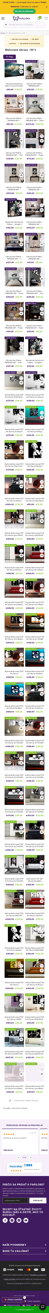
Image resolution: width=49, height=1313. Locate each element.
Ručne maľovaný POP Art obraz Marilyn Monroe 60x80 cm (34, 465)
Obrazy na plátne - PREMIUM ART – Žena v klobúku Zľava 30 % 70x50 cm (14, 292)
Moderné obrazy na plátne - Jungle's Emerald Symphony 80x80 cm (35, 361)
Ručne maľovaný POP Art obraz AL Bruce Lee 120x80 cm (34, 984)
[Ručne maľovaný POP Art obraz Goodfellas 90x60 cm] (14, 1072)
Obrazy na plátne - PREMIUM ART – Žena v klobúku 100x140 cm (34, 119)
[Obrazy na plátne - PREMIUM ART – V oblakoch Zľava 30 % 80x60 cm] (14, 242)
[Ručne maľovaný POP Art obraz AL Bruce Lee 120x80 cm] (35, 968)
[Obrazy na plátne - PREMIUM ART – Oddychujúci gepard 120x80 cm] (35, 173)
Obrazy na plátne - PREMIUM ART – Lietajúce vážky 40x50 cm (14, 119)
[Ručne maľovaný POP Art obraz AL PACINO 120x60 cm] (35, 761)
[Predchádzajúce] (18, 1157)
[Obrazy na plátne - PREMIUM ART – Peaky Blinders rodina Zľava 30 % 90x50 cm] (35, 311)
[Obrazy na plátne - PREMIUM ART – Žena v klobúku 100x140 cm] (35, 104)
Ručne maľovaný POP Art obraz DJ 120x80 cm (34, 638)
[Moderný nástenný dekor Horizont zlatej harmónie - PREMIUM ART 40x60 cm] (14, 69)
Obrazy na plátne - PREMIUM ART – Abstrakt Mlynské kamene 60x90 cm (34, 85)
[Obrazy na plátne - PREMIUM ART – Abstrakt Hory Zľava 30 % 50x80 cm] (35, 242)
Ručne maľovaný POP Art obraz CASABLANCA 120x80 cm (14, 672)
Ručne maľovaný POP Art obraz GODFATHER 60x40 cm (34, 1018)
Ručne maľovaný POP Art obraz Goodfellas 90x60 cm (14, 1087)
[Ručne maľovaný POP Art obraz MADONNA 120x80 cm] (35, 933)
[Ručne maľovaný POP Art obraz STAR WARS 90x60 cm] (14, 380)
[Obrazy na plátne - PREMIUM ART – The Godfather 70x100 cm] (14, 138)
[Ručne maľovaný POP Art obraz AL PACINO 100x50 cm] (14, 795)
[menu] (2, 18)
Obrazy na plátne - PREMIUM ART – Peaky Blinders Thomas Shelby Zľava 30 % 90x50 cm (14, 327)
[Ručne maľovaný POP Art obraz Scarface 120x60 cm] (35, 380)
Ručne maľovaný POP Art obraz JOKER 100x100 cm (14, 1018)
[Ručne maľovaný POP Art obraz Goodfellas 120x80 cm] (14, 622)
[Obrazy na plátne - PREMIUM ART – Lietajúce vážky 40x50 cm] (14, 104)
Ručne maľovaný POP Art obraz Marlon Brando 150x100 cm (14, 500)
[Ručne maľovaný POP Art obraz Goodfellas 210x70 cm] (35, 553)
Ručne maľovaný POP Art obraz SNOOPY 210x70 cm (14, 914)
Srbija (27, 1305)
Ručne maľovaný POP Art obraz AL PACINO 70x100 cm (14, 880)
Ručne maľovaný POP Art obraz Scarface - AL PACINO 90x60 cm (34, 707)
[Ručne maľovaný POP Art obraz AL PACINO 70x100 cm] (14, 864)
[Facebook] (5, 1220)
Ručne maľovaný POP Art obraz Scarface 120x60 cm (34, 396)
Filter (11, 57)
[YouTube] (25, 1220)
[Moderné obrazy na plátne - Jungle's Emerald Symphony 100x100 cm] (14, 207)
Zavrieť (47, 7)
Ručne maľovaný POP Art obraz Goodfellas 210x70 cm (34, 569)
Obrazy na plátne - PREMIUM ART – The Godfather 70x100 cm (14, 154)
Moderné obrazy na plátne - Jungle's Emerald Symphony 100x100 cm (14, 223)
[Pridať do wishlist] (21, 67)
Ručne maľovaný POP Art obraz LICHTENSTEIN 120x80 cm (14, 984)
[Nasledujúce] (31, 1157)
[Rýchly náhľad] (21, 72)
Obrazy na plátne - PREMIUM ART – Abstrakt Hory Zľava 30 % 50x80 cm (35, 258)
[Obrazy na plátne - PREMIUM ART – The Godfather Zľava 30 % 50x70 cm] (35, 277)
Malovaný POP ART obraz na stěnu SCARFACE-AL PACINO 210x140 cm (34, 880)
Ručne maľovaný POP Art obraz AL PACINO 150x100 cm (34, 811)
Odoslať (38, 1200)
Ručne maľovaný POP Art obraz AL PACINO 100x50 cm (14, 811)
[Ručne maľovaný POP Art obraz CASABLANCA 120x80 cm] (14, 657)
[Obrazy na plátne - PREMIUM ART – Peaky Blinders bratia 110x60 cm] (35, 138)
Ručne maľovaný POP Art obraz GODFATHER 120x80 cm (14, 1053)
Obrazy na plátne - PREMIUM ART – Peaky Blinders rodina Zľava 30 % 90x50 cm (34, 327)
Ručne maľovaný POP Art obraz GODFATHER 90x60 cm (34, 534)
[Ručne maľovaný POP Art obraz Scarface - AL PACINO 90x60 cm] (35, 691)
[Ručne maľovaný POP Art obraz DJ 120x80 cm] (35, 622)
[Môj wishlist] (46, 18)
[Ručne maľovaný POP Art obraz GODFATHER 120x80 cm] (14, 1037)
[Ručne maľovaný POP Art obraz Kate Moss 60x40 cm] (35, 484)
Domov (3, 33)
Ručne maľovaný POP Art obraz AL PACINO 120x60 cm (34, 776)
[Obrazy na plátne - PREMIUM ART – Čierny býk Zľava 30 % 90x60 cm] (14, 346)
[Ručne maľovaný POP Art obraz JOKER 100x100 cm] (14, 1003)
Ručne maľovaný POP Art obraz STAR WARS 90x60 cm (14, 396)
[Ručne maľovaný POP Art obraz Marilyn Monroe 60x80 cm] (35, 449)
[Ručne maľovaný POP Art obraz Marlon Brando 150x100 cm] (14, 484)
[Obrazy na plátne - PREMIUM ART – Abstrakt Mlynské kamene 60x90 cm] (35, 69)
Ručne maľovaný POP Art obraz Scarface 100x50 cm (14, 430)
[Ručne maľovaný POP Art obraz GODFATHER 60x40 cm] (35, 1003)
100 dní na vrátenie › (24, 11)
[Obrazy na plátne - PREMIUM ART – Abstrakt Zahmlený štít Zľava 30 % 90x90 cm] (35, 207)
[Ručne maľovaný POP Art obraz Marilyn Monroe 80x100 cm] (14, 933)
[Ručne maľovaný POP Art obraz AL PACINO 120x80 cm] (35, 726)
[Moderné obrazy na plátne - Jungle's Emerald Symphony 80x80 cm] (35, 346)
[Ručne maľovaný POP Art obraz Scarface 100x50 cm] (14, 415)
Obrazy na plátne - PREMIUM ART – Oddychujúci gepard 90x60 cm (14, 188)
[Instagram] (12, 1220)
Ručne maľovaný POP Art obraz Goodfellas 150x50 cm (14, 603)
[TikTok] (18, 1220)
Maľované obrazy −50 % (16, 33)
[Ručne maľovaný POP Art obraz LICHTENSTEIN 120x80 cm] (14, 968)
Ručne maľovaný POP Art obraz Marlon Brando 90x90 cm (14, 569)
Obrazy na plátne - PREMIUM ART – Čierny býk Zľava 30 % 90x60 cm (14, 361)
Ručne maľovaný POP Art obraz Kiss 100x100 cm (14, 534)
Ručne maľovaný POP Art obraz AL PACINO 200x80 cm (14, 742)
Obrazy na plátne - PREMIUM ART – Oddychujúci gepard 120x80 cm (35, 188)
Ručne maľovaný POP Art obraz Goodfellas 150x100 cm (34, 603)
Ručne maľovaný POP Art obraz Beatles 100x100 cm (34, 672)
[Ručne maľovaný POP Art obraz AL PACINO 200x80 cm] (14, 726)
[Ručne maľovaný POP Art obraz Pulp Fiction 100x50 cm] (14, 449)
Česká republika (32, 1301)
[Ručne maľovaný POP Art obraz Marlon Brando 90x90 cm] (14, 553)
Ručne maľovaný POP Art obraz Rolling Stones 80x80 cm (34, 430)
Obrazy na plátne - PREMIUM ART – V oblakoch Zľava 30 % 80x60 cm (14, 258)
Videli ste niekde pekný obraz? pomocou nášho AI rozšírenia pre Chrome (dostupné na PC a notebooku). (24, 1279)
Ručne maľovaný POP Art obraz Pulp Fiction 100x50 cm (14, 465)
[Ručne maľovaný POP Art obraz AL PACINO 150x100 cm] (35, 795)
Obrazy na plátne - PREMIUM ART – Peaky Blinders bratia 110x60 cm (34, 154)
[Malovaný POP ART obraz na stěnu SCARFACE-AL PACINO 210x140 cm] (35, 864)
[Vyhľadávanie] (5, 24)
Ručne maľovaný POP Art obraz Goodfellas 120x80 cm (14, 638)
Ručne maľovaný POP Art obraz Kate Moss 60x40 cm (34, 500)
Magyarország (12, 1305)
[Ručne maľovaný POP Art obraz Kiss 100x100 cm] (14, 519)
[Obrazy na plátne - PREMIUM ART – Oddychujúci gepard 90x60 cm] (14, 173)
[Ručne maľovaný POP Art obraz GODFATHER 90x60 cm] (35, 519)
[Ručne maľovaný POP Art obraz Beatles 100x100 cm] (35, 657)
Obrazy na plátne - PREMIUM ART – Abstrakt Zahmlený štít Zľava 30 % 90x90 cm (35, 223)
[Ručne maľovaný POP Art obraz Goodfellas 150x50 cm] (14, 588)
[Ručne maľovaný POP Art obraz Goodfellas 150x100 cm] (35, 588)
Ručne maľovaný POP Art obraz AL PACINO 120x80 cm (34, 742)
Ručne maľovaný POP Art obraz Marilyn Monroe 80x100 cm (14, 949)
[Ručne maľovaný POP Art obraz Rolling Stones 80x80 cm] (35, 415)
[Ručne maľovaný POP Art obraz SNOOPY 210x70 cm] (14, 899)
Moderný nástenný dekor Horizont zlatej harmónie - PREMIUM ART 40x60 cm (14, 85)
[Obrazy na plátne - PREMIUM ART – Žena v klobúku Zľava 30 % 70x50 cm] (14, 277)
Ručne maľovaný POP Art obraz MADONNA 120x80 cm (34, 949)
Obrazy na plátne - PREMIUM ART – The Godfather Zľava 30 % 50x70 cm (34, 292)
